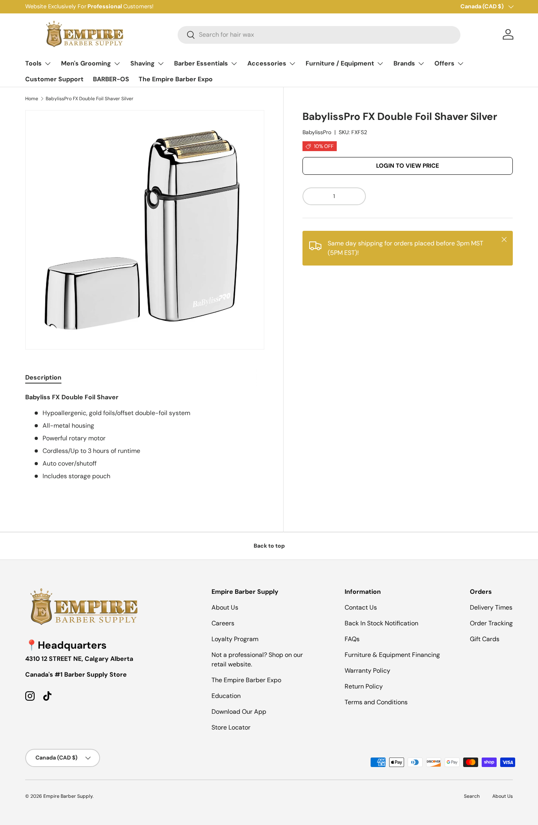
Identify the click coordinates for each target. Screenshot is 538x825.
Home (31, 98)
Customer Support (54, 79)
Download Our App (238, 711)
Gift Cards (484, 639)
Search (472, 796)
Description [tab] (43, 377)
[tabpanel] (144, 445)
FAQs (352, 639)
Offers (444, 63)
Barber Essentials (201, 63)
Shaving (142, 63)
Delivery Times (491, 607)
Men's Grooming (86, 63)
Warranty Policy (367, 670)
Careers (222, 623)
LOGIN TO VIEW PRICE (407, 166)
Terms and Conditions (376, 702)
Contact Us (361, 607)
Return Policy (364, 686)
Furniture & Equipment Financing (392, 655)
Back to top (269, 545)
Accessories (266, 63)
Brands (404, 63)
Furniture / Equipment (340, 63)
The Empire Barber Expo (176, 79)
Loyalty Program (234, 639)
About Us (224, 607)
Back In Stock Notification (381, 623)
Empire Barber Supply (68, 796)
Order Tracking (491, 623)
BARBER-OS (111, 79)
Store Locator (230, 727)
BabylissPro (316, 132)
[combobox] (319, 34)
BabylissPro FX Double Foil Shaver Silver (90, 98)
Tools (33, 63)
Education (226, 696)
